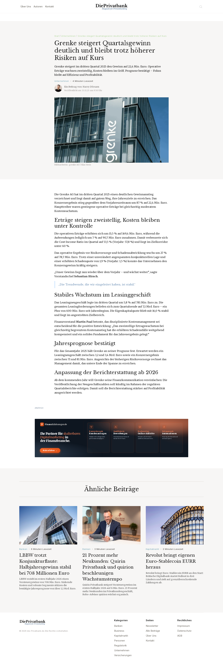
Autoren (38, 6)
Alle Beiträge (153, 630)
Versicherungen (123, 655)
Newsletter (152, 625)
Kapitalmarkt (152, 549)
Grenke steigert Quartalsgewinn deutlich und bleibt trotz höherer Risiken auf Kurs (122, 36)
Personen (119, 640)
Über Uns (26, 6)
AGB (179, 635)
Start (56, 36)
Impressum (183, 625)
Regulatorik (120, 645)
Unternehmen (68, 36)
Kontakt (49, 6)
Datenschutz (184, 630)
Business (119, 630)
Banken (23, 549)
